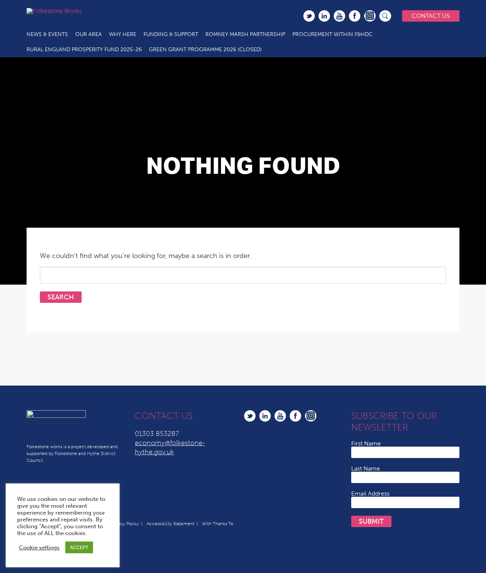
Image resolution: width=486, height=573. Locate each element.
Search (385, 16)
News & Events (47, 34)
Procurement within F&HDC (332, 34)
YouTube (339, 16)
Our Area (88, 34)
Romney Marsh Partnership (245, 34)
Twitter (309, 16)
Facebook (354, 16)
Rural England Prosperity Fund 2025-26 (84, 49)
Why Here (122, 34)
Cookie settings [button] (39, 547)
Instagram (370, 16)
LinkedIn (324, 16)
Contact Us (431, 15)
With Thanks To (217, 523)
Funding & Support (171, 34)
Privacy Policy (124, 523)
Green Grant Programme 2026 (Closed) (205, 49)
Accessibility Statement (170, 523)
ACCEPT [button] (79, 547)
